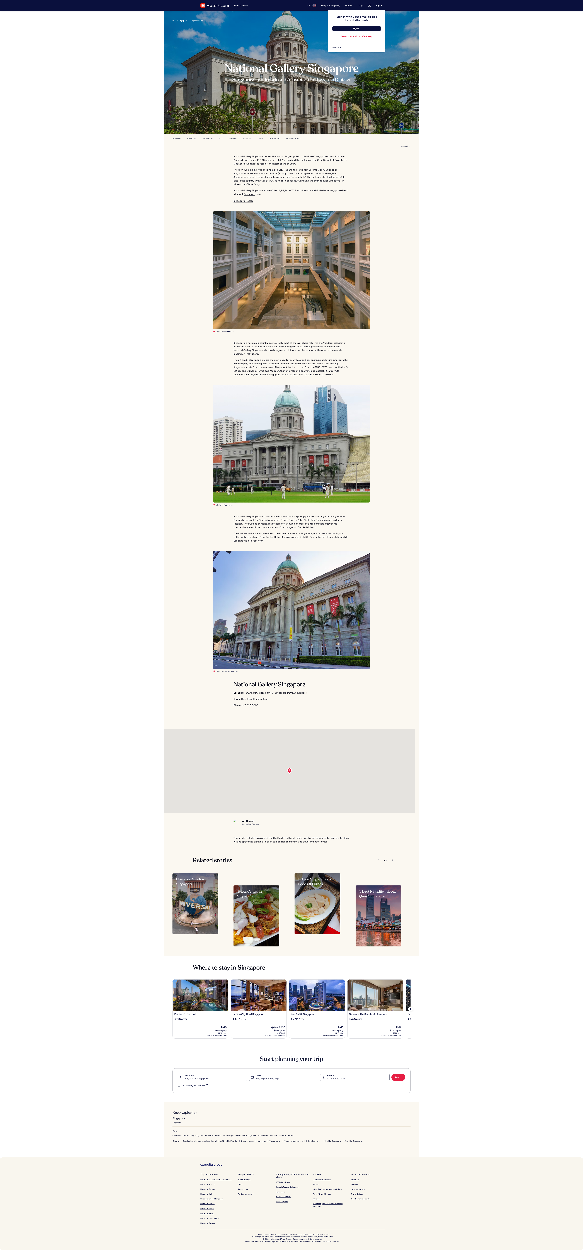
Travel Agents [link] (282, 1201)
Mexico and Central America (286, 1141)
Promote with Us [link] (283, 1197)
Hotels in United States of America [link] (216, 1179)
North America (332, 1141)
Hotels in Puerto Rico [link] (209, 1218)
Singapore (183, 20)
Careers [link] (354, 1184)
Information (274, 138)
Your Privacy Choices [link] (322, 1194)
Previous (378, 860)
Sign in (379, 5)
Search (398, 1077)
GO (173, 20)
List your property (330, 5)
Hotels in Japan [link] (207, 1213)
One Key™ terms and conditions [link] (327, 1189)
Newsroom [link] (280, 1192)
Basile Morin (229, 331)
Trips (360, 5)
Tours (260, 138)
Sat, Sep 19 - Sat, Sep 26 (269, 1078)
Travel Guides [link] (357, 1194)
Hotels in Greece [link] (207, 1223)
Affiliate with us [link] (283, 1182)
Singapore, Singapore (196, 1078)
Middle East (313, 1141)
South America (353, 1141)
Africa (175, 1141)
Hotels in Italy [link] (206, 1194)
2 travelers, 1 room (337, 1078)
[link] (356, 47)
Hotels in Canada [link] (207, 1189)
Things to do (207, 138)
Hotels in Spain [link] (207, 1208)
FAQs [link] (240, 1184)
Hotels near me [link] (358, 1189)
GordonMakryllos (231, 671)
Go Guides (176, 138)
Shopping (233, 138)
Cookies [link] (316, 1199)
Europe (261, 1141)
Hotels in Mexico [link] (207, 1184)
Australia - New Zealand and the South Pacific (210, 1141)
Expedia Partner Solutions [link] (287, 1187)
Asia (174, 1131)
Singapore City (197, 20)
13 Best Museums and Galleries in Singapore (316, 190)
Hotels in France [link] (207, 1203)
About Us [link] (355, 1179)
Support (349, 5)
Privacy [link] (316, 1184)
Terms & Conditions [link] (322, 1179)
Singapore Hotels (293, 138)
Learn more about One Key (356, 36)
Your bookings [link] (244, 1179)
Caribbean (247, 1141)
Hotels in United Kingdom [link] (211, 1199)
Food (221, 138)
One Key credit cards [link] (360, 1199)
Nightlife (247, 138)
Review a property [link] (246, 1194)
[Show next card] (410, 1009)
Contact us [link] (243, 1189)
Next (391, 860)
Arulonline (228, 505)
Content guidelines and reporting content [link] (328, 1204)
